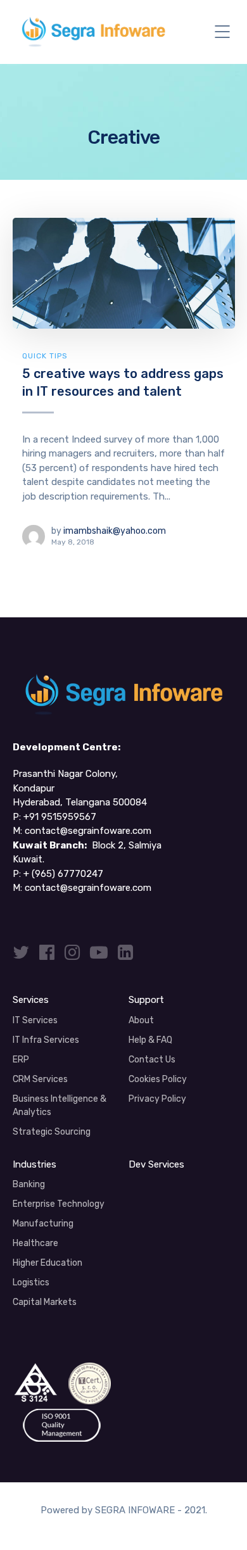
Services (31, 999)
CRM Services (40, 1079)
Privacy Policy (157, 1098)
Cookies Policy (158, 1079)
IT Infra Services (46, 1040)
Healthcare (35, 1243)
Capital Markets (45, 1302)
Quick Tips (45, 355)
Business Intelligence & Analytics (59, 1105)
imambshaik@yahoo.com (114, 531)
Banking (29, 1184)
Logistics (31, 1282)
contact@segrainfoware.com (88, 830)
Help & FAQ (150, 1040)
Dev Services (156, 1164)
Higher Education (47, 1262)
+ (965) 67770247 (63, 873)
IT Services (35, 1020)
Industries (34, 1164)
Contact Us (152, 1059)
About (141, 1020)
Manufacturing (43, 1223)
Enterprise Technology (58, 1204)
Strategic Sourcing (52, 1131)
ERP (21, 1059)
